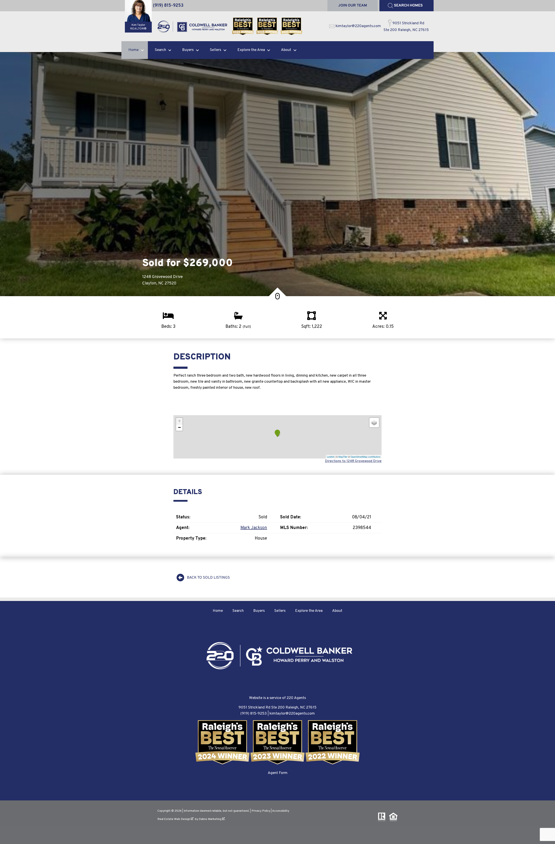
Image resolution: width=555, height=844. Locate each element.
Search (238, 610)
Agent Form (277, 773)
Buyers (259, 610)
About (337, 610)
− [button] (179, 427)
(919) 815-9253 (253, 713)
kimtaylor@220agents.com (292, 713)
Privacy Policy (260, 811)
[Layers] (374, 422)
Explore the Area (309, 610)
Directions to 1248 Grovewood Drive (353, 461)
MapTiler (343, 456)
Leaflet (330, 456)
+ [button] (179, 421)
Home (218, 610)
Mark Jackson (253, 528)
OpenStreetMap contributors (365, 456)
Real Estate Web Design (174, 819)
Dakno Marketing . (212, 819)
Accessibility (280, 811)
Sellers (280, 610)
